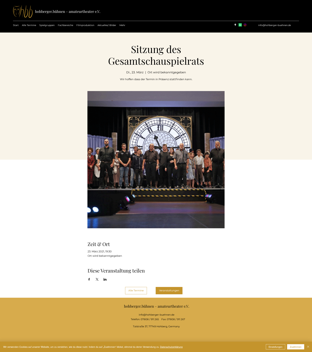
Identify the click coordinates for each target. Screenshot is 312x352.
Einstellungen (275, 346)
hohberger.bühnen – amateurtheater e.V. (67, 11)
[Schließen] (308, 346)
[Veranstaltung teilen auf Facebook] (89, 279)
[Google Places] (235, 25)
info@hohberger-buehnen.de (274, 25)
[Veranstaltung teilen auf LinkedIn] (105, 279)
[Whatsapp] (240, 25)
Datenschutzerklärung (171, 346)
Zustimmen (295, 346)
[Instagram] (245, 25)
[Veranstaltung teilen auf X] (97, 279)
